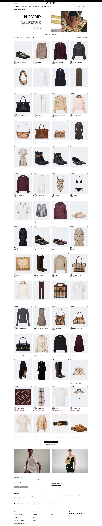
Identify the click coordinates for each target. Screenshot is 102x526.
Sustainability (35, 514)
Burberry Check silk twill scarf (19, 408)
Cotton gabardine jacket (56, 275)
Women (15, 9)
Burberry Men (54, 34)
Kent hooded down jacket (18, 248)
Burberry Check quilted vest (37, 115)
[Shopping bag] (87, 6)
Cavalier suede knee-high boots (38, 275)
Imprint (52, 514)
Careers (34, 517)
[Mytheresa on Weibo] (79, 513)
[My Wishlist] (85, 6)
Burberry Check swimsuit (56, 195)
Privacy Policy (53, 513)
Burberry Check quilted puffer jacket (76, 62)
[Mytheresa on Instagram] (75, 513)
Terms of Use (53, 511)
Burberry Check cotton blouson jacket (76, 115)
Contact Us (16, 513)
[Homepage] (51, 3)
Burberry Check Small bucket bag (57, 328)
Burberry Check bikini (73, 195)
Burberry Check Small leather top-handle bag (21, 115)
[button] (76, 6)
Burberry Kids (47, 34)
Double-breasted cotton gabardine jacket (58, 115)
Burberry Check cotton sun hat (75, 408)
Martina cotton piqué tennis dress (38, 195)
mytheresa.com (25, 523)
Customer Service (17, 511)
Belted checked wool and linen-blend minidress (40, 328)
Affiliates (34, 520)
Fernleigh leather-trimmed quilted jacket (39, 355)
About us (34, 511)
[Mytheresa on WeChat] (81, 513)
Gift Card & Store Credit (18, 514)
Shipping (15, 517)
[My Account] (83, 6)
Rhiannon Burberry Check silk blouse (57, 62)
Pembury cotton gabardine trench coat (76, 142)
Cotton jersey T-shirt (55, 408)
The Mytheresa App (36, 513)
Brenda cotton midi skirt (74, 355)
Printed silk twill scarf (17, 275)
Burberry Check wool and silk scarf (38, 408)
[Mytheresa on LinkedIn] (70, 513)
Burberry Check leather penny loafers (20, 62)
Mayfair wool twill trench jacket (19, 195)
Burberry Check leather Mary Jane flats (58, 248)
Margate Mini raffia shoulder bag (19, 142)
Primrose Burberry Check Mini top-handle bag (77, 328)
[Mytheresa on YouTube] (77, 513)
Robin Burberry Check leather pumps (39, 248)
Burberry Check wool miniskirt (37, 62)
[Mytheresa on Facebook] (72, 513)
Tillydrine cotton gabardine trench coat (76, 248)
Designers (19, 9)
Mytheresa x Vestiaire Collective (19, 520)
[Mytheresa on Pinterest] (74, 513)
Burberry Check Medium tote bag (75, 275)
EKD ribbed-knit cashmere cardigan (20, 328)
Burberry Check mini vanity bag (57, 142)
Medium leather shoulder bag (19, 355)
